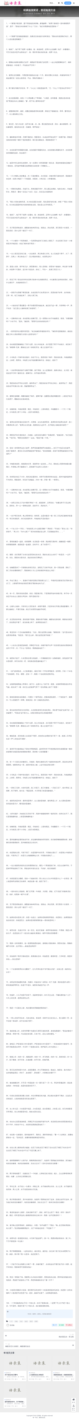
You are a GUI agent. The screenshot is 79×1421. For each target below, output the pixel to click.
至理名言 (39, 13)
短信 (26, 1321)
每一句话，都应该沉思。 (39, 1417)
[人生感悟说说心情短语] (39, 1363)
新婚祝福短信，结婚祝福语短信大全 (64, 1375)
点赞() (70, 1325)
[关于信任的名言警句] (15, 1363)
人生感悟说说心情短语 (36, 1375)
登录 (68, 3)
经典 (36, 1321)
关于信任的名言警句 (11, 1375)
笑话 (31, 1321)
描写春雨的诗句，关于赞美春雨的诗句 (15, 1402)
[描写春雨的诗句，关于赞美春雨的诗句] (15, 1390)
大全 (21, 1321)
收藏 (62, 1325)
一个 (11, 1321)
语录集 (12, 1325)
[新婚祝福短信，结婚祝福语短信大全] (64, 1363)
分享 (55, 1325)
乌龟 (16, 1321)
